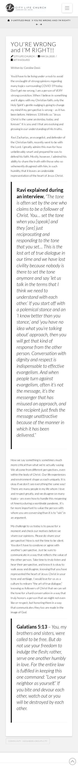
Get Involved (21, 59)
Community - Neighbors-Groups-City (27, 741)
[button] (67, 8)
